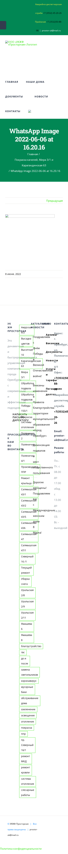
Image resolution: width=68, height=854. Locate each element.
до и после (24, 661)
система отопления (27, 781)
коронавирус (29, 680)
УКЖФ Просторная (19, 823)
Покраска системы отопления (27, 422)
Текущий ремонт (26, 570)
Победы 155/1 (25, 408)
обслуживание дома (29, 701)
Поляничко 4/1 (27, 458)
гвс (23, 652)
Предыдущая (54, 200)
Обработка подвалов (27, 397)
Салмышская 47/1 (28, 548)
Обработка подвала (27, 386)
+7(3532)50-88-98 (57, 383)
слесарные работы (27, 792)
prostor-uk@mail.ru (51, 30)
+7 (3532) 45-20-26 (52, 13)
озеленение (28, 709)
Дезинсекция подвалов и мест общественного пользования (34, 459)
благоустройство (31, 646)
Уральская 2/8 (27, 593)
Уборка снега (25, 581)
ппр (23, 733)
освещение (28, 715)
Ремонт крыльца (26, 481)
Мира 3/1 (24, 375)
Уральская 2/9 (27, 604)
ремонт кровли (25, 770)
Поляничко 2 (27, 436)
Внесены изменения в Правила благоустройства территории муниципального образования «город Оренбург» (34, 410)
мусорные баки (27, 689)
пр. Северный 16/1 (27, 745)
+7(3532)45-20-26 (57, 417)
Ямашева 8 (26, 637)
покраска (26, 727)
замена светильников (29, 672)
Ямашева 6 (26, 626)
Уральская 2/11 (27, 615)
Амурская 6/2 (26, 330)
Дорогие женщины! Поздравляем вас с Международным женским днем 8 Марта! (34, 507)
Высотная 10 (27, 352)
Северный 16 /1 (27, 559)
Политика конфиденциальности (21, 848)
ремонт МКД (25, 759)
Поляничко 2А (27, 447)
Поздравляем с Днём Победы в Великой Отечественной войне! (34, 356)
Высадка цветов (26, 341)
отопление (27, 721)
